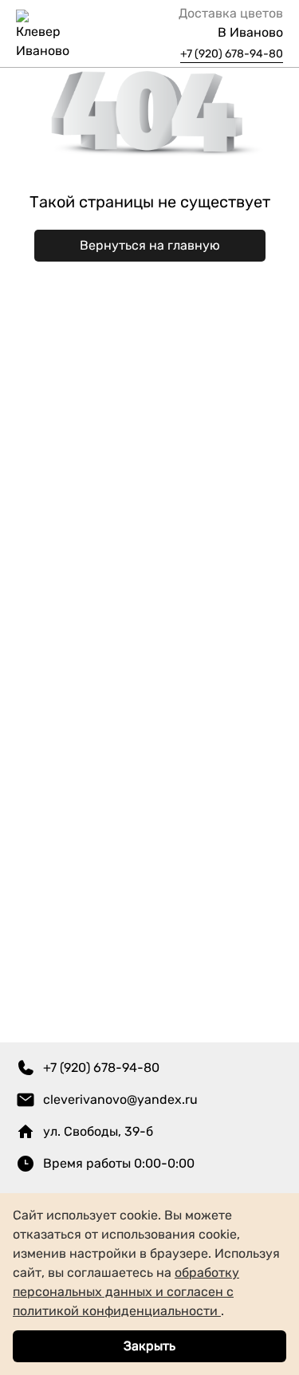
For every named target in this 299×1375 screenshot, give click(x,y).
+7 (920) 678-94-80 (231, 54)
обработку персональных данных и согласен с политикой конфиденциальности (126, 1291)
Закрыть (149, 1345)
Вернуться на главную (150, 245)
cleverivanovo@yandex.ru (120, 1099)
